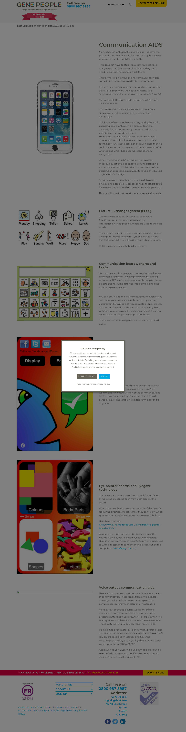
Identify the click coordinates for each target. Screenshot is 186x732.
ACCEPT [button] (104, 376)
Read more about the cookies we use (93, 384)
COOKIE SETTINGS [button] (87, 376)
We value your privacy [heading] (93, 348)
